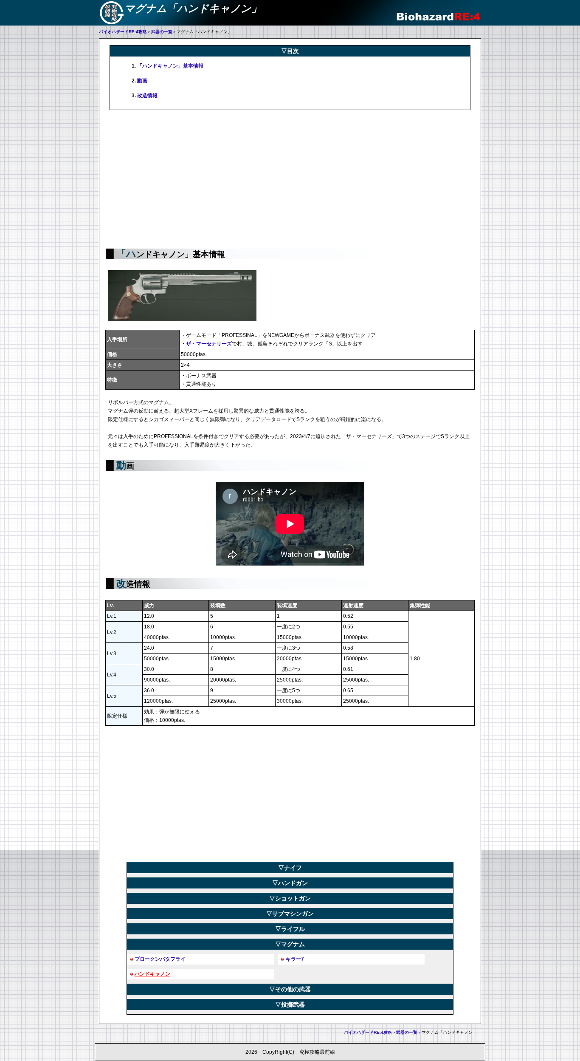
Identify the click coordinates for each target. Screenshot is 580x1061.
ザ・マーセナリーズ (209, 344)
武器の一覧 (161, 31)
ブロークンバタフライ (160, 959)
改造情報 (147, 96)
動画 (142, 81)
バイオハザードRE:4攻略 (123, 31)
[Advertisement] (290, 178)
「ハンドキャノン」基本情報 (170, 66)
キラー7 (295, 959)
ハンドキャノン (152, 974)
